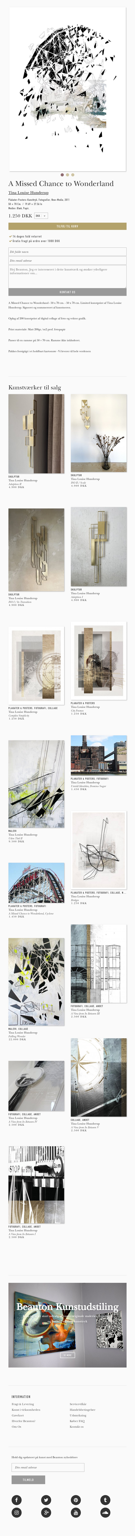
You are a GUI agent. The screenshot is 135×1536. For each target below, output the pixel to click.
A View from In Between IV (22, 1121)
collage (53, 708)
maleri (12, 831)
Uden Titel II (15, 838)
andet (99, 1006)
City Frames (77, 710)
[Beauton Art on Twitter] (46, 1500)
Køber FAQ (77, 1421)
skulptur (14, 476)
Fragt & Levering (23, 1404)
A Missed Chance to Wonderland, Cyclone (30, 913)
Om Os (16, 1427)
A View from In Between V (84, 1127)
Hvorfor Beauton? (24, 1421)
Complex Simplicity (18, 715)
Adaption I (77, 597)
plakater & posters (83, 703)
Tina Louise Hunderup (28, 192)
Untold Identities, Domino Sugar (88, 786)
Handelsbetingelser (82, 1410)
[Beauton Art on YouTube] (76, 1512)
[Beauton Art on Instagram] (17, 1512)
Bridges (75, 900)
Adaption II (14, 484)
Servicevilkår (78, 1404)
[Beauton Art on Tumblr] (105, 1500)
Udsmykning (78, 1415)
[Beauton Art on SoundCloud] (105, 1512)
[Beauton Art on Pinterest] (76, 1500)
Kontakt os (76, 1427)
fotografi (40, 708)
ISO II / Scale (78, 482)
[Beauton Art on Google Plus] (46, 1512)
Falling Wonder (16, 1036)
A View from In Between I (21, 1234)
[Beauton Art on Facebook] (17, 1500)
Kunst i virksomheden (26, 1410)
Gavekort (18, 1415)
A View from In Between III (85, 1013)
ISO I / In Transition (19, 602)
